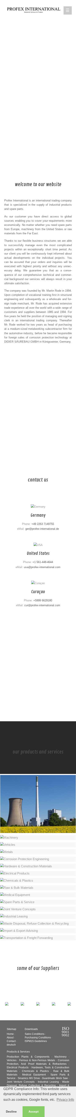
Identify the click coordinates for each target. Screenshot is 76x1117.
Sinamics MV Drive (29, 1078)
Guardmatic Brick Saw (55, 1078)
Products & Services (18, 1051)
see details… (60, 826)
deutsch (11, 1044)
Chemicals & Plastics (35, 1071)
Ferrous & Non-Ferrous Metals (37, 1060)
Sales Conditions (34, 1034)
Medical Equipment (34, 1074)
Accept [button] (33, 1111)
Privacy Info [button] (65, 1099)
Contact (11, 1041)
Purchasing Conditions (38, 1037)
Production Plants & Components (28, 1056)
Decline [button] (11, 1111)
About (10, 1037)
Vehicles (11, 1060)
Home (10, 1034)
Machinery (60, 1056)
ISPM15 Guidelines (36, 1041)
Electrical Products (17, 1067)
